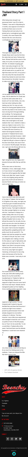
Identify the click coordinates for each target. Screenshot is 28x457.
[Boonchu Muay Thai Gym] (3, 4)
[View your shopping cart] (16, 4)
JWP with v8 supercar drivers (13, 370)
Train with (14, 1)
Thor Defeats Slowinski (11, 372)
